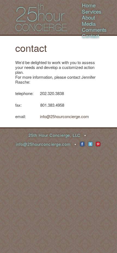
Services (91, 11)
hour (51, 15)
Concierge (41, 27)
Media (89, 23)
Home (89, 5)
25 (26, 14)
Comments (94, 29)
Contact (90, 35)
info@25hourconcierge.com (64, 116)
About (88, 17)
